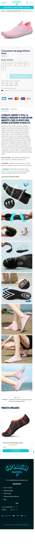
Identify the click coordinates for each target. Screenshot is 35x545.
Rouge (20, 171)
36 (8, 64)
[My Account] (27, 3)
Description (14, 109)
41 (3, 68)
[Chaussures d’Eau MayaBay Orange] (15, 426)
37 (13, 64)
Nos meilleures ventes (19, 401)
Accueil (3, 11)
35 (3, 64)
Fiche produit (5, 109)
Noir (11, 171)
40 (27, 64)
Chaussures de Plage (14, 399)
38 (17, 64)
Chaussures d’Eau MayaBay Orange (12, 442)
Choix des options (15, 451)
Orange (15, 171)
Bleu (7, 171)
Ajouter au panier (21, 76)
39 (22, 64)
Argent (4, 171)
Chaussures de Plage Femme (13, 11)
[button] (7, 75)
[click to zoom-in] (17, 29)
